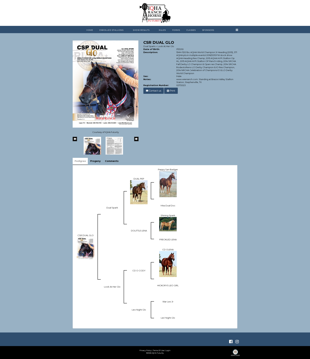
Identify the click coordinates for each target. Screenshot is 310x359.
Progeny (95, 161)
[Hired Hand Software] (235, 354)
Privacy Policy (145, 350)
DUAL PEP (139, 178)
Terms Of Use (158, 350)
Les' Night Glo (168, 317)
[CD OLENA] (168, 263)
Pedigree (80, 161)
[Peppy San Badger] (168, 184)
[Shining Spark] (168, 224)
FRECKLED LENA (168, 239)
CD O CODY (138, 270)
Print (172, 90)
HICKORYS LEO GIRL (168, 285)
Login (168, 350)
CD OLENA (168, 249)
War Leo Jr (167, 301)
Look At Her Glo (166, 46)
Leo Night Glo (139, 309)
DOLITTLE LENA (139, 230)
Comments (112, 161)
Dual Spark (149, 46)
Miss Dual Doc (168, 205)
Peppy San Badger (168, 169)
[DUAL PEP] (139, 192)
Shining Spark (168, 215)
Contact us (154, 90)
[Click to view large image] (105, 83)
